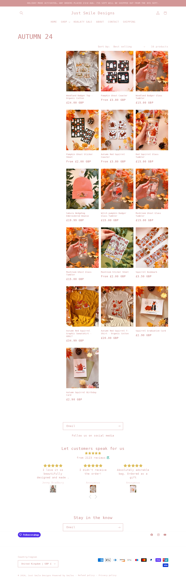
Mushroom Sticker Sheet (115, 272)
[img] (93, 453)
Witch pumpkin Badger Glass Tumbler (113, 214)
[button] (21, 13)
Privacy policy (108, 575)
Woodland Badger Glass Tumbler (149, 96)
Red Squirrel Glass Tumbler (147, 155)
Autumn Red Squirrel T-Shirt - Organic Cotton (115, 332)
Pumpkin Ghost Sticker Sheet (79, 155)
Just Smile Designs (39, 575)
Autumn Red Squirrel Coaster (113, 155)
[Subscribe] (119, 426)
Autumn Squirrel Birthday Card (81, 393)
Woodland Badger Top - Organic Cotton (79, 96)
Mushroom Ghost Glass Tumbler (148, 214)
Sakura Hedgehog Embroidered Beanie (77, 214)
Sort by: (104, 46)
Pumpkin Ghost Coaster (114, 95)
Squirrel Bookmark (146, 272)
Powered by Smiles (63, 575)
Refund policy (86, 575)
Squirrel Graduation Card (151, 331)
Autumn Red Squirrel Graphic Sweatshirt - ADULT (78, 333)
